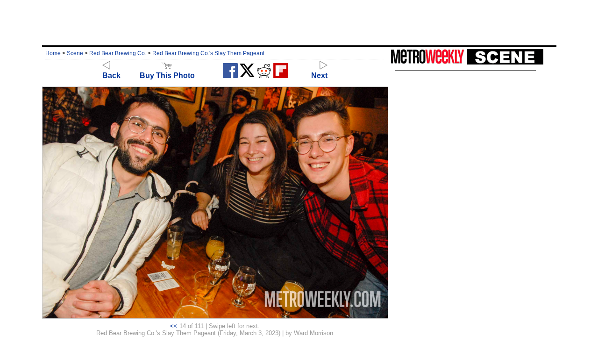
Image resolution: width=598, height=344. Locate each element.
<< (174, 326)
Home (53, 53)
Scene (75, 53)
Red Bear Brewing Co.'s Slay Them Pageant (208, 53)
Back (111, 75)
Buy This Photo (167, 75)
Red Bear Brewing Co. (117, 53)
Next (319, 75)
